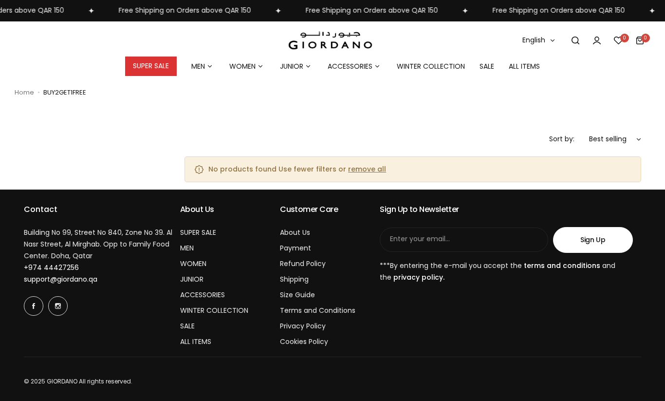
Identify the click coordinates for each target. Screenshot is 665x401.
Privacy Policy (303, 326)
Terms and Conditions (317, 310)
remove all (367, 169)
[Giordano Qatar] (332, 41)
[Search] (575, 40)
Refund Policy (303, 263)
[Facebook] (33, 306)
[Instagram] (58, 306)
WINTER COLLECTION (214, 310)
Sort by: (561, 139)
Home (24, 92)
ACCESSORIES (202, 295)
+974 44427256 (51, 267)
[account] (597, 40)
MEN (187, 248)
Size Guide (297, 295)
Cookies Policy (304, 341)
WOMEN (193, 263)
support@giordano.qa (60, 279)
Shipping (294, 279)
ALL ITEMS (195, 341)
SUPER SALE (198, 232)
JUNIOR (191, 279)
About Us (295, 232)
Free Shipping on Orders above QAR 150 (179, 10)
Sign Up (593, 240)
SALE (187, 326)
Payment (295, 248)
